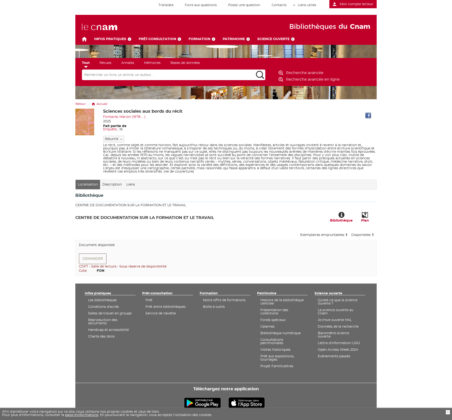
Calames (267, 326)
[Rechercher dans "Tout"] (168, 75)
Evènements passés (334, 356)
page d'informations (81, 415)
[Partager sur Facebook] (368, 115)
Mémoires (152, 63)
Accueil (102, 104)
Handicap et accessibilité (108, 330)
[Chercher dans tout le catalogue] (260, 75)
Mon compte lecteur (356, 4)
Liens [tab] (130, 184)
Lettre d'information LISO (339, 343)
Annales (127, 63)
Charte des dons (101, 336)
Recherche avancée (304, 73)
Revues (105, 63)
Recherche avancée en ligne (313, 79)
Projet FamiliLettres (276, 366)
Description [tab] (112, 184)
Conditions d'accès (103, 307)
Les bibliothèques (102, 300)
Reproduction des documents (102, 321)
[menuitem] (163, 5)
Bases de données (185, 63)
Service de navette (160, 313)
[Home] (84, 39)
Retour (80, 104)
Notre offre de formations (224, 300)
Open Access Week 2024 (338, 349)
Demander (93, 258)
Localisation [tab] (88, 184)
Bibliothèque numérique (280, 333)
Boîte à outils (214, 307)
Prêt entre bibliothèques (165, 307)
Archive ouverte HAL (335, 320)
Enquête (110, 129)
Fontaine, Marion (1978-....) (124, 117)
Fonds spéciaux (273, 320)
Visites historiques (275, 349)
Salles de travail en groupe (110, 313)
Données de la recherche (338, 326)
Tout (86, 63)
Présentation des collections (274, 312)
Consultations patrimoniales (271, 341)
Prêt (149, 300)
